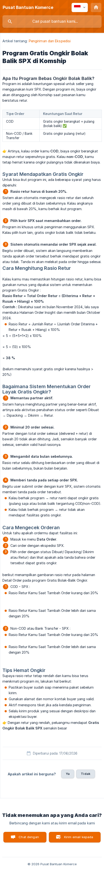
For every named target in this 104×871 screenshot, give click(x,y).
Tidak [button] (85, 774)
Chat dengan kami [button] (29, 838)
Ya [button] (68, 774)
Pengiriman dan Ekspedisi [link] (50, 41)
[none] (28, 7)
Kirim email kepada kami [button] (78, 838)
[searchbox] (52, 21)
